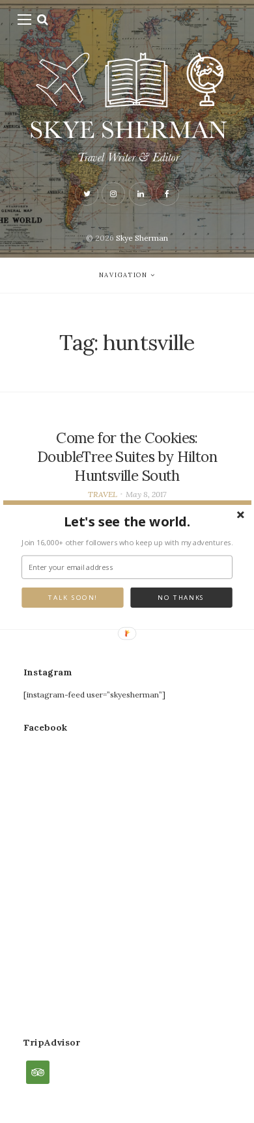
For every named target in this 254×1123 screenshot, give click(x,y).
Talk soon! (72, 597)
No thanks (181, 597)
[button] (127, 521)
